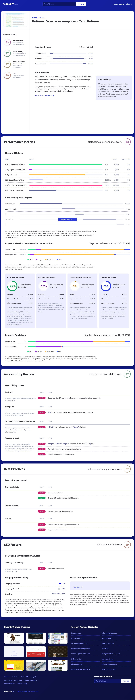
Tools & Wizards (118, 4)
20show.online (76, 659)
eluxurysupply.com (109, 669)
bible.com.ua (38, 17)
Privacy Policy (9, 683)
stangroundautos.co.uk (111, 654)
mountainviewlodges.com (80, 648)
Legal (34, 677)
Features (15, 677)
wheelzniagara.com (109, 664)
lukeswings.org (76, 664)
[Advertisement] (82, 36)
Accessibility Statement (13, 680)
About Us (129, 4)
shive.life (105, 648)
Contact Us (25, 677)
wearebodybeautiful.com (80, 654)
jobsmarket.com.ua (109, 633)
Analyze (81, 4)
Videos (6, 677)
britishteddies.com (78, 638)
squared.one (106, 638)
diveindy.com (76, 633)
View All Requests (68, 219)
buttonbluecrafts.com (79, 643)
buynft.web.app (107, 659)
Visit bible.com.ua (43, 96)
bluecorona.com (108, 643)
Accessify (10, 4)
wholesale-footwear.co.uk (81, 669)
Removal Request (30, 680)
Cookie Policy (22, 683)
